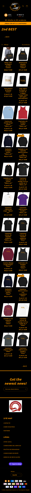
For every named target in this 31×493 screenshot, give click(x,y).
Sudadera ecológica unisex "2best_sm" (8, 151)
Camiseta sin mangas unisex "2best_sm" (22, 123)
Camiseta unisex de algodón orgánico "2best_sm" (8, 237)
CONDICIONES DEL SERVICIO (12, 445)
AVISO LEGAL (7, 442)
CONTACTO (6, 423)
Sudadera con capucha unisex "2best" (8, 321)
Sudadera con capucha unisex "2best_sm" (8, 180)
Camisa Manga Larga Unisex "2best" (8, 264)
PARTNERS (6, 430)
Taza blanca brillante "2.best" (8, 90)
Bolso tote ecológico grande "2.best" (8, 65)
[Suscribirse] (25, 389)
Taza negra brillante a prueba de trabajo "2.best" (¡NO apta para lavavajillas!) (23, 93)
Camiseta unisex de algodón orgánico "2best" (23, 237)
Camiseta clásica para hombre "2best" (23, 350)
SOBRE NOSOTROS (9, 427)
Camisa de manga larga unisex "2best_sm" (8, 123)
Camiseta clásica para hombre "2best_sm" (23, 210)
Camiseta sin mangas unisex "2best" (22, 265)
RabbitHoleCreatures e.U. (12, 490)
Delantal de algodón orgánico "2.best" (23, 65)
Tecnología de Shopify (24, 490)
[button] (3, 6)
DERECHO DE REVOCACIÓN (11, 457)
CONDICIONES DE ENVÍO (10, 453)
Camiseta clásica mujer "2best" (8, 349)
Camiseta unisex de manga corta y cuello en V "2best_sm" (23, 181)
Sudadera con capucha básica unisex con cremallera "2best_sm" (23, 153)
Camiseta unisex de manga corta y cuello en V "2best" (23, 322)
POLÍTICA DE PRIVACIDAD (11, 449)
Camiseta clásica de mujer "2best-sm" (8, 210)
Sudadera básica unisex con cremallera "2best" (23, 292)
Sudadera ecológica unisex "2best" (8, 291)
